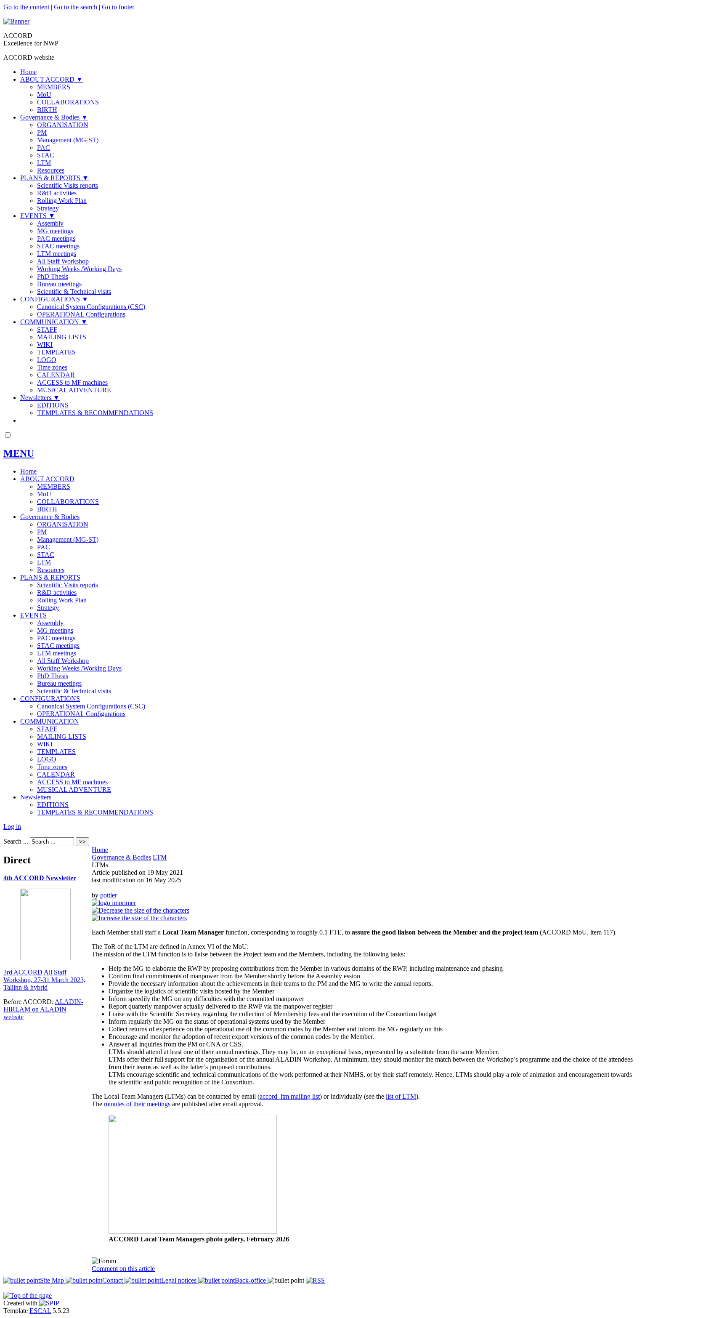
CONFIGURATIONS (54, 299)
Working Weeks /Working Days (79, 268)
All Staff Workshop (63, 261)
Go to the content (26, 7)
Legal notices (179, 1280)
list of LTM (401, 1096)
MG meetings (55, 230)
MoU (44, 94)
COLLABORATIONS (68, 102)
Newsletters (40, 397)
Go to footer (118, 7)
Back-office (251, 1280)
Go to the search (75, 7)
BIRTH (47, 109)
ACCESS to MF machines (72, 382)
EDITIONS (53, 405)
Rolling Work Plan (62, 200)
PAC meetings (56, 238)
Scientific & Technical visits (74, 291)
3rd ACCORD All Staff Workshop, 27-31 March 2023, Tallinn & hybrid (44, 980)
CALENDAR (56, 374)
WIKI (45, 344)
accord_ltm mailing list (290, 1096)
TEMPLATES (56, 352)
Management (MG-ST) (67, 140)
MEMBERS (53, 87)
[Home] (16, 21)
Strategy (48, 208)
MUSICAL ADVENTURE (74, 390)
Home (28, 71)
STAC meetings (58, 246)
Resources (50, 170)
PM (42, 132)
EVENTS (37, 215)
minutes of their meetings (137, 1104)
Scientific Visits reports (67, 185)
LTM (44, 162)
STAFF (47, 329)
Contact (113, 1280)
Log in (12, 826)
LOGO (46, 359)
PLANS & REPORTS (54, 177)
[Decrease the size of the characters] (140, 910)
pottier (108, 895)
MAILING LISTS (61, 337)
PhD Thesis (52, 276)
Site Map (53, 1280)
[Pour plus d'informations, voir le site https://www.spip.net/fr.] (49, 1303)
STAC (45, 155)
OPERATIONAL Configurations (81, 314)
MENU (18, 453)
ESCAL (40, 1310)
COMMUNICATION (54, 321)
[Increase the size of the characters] (139, 917)
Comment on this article (123, 1268)
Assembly (50, 223)
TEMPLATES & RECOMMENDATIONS (95, 412)
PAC (43, 147)
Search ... (15, 841)
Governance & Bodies (54, 117)
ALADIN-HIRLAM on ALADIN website (43, 1009)
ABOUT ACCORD (51, 79)
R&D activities (57, 193)
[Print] (114, 902)
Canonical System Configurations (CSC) (91, 306)
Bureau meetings (59, 284)
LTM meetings (56, 253)
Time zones (52, 367)
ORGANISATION (62, 124)
